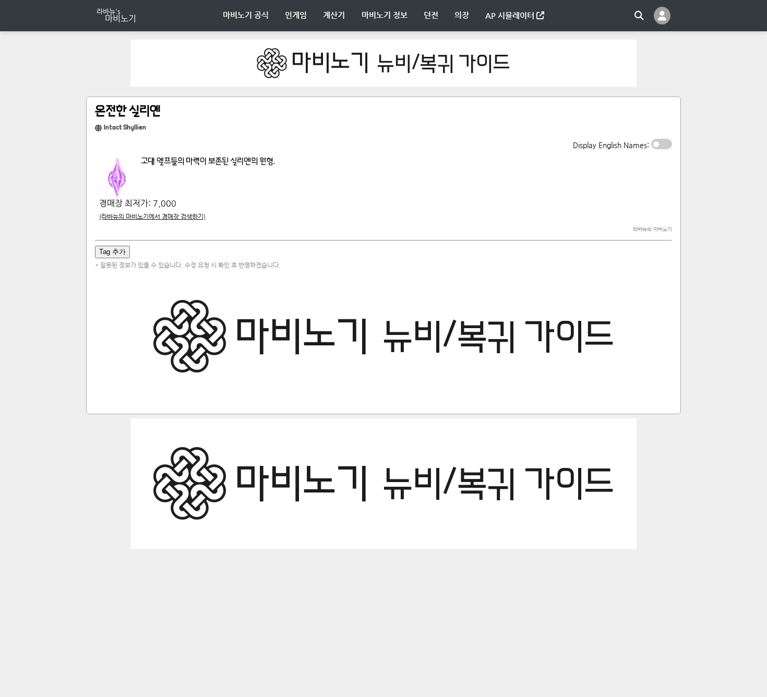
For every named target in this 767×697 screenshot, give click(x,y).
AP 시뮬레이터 (510, 15)
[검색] (639, 15)
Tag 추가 (112, 252)
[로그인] (662, 15)
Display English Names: (612, 145)
